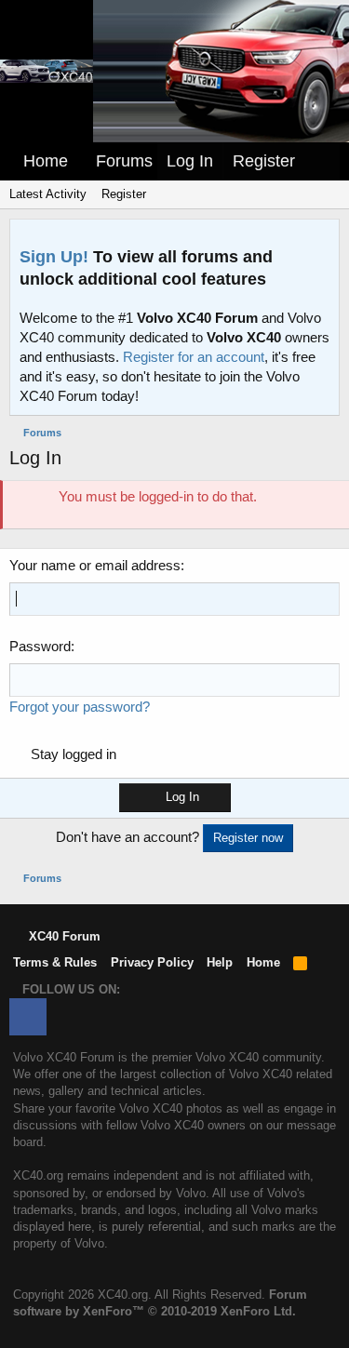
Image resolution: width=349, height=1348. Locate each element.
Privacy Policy (152, 962)
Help (220, 962)
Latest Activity (48, 194)
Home (45, 161)
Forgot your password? (79, 706)
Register (123, 194)
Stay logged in (73, 754)
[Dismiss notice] (321, 238)
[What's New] (322, 161)
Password (40, 646)
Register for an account (193, 357)
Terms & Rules (55, 962)
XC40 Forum (63, 936)
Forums (124, 161)
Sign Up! (54, 256)
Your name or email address (95, 565)
